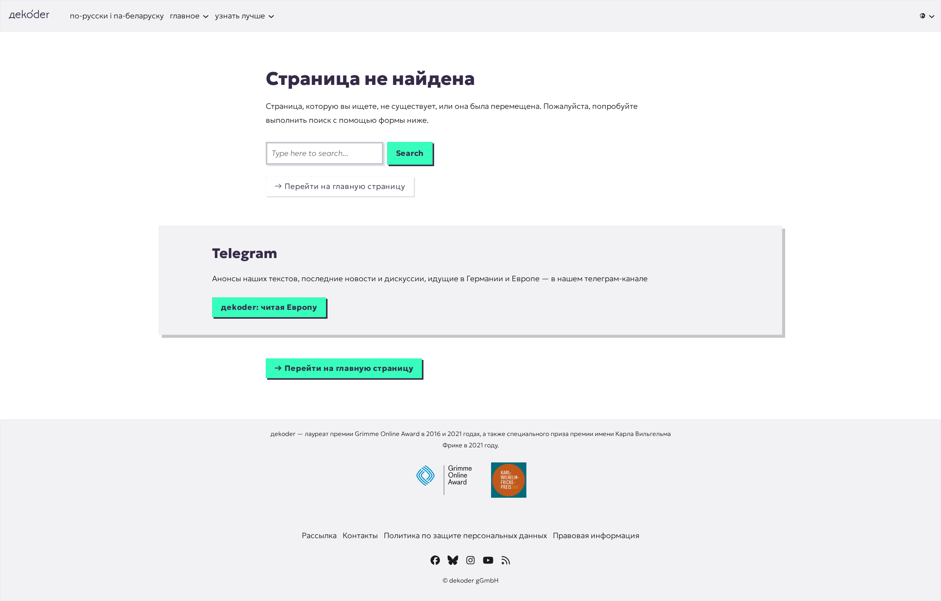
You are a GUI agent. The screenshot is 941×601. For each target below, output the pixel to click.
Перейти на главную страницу (345, 186)
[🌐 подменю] (927, 16)
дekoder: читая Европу (269, 307)
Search (410, 153)
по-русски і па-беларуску (117, 16)
